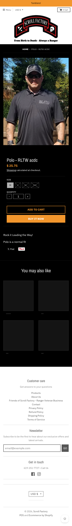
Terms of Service (36, 419)
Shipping (11, 170)
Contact (36, 404)
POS (21, 515)
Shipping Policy (36, 415)
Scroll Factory (40, 511)
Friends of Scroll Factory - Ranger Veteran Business (36, 400)
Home (25, 49)
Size (9, 180)
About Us (36, 396)
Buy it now (36, 218)
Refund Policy (36, 412)
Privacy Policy (36, 408)
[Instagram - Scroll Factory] (39, 474)
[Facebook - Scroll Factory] (33, 474)
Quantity (11, 192)
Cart (65, 10)
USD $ (18, 10)
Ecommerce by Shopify (41, 515)
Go (65, 448)
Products (36, 392)
